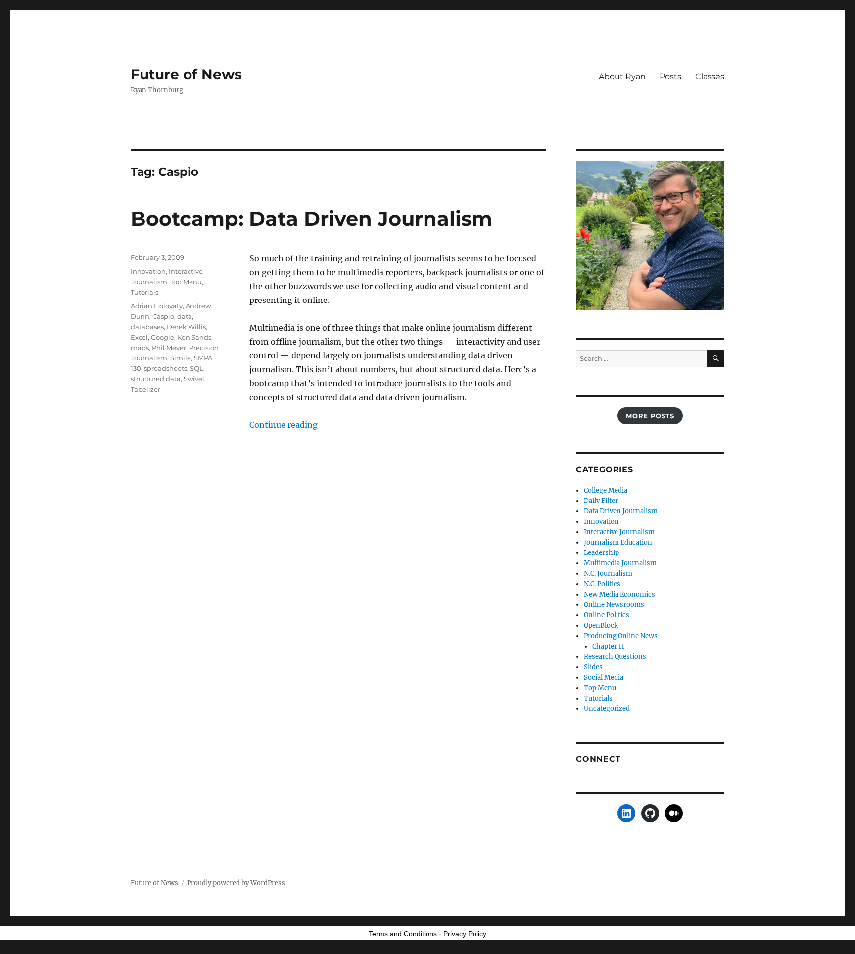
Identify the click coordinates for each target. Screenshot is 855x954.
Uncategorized (607, 708)
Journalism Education (618, 542)
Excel (139, 337)
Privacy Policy (464, 934)
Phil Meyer (169, 347)
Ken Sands (194, 337)
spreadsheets (165, 368)
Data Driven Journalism (621, 511)
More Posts (650, 416)
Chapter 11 (608, 646)
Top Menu (186, 282)
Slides (593, 667)
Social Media (603, 677)
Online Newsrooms (614, 605)
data (184, 316)
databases (147, 327)
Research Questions (615, 657)
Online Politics (606, 615)
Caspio (163, 316)
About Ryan (622, 76)
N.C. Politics (602, 584)
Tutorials (144, 292)
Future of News (186, 74)
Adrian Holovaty (157, 306)
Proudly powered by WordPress (236, 883)
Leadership (601, 553)
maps (140, 347)
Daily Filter (601, 501)
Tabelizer (145, 389)
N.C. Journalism (608, 573)
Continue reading (283, 425)
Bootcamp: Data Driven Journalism (311, 218)
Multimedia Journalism (620, 563)
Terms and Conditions (403, 934)
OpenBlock (601, 625)
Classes (709, 76)
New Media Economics (619, 594)
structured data (156, 379)
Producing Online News (621, 636)
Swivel (194, 379)
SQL (196, 368)
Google (162, 337)
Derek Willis (186, 327)
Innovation (148, 271)
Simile (180, 358)
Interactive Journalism (619, 532)
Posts (670, 76)
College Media (605, 490)
